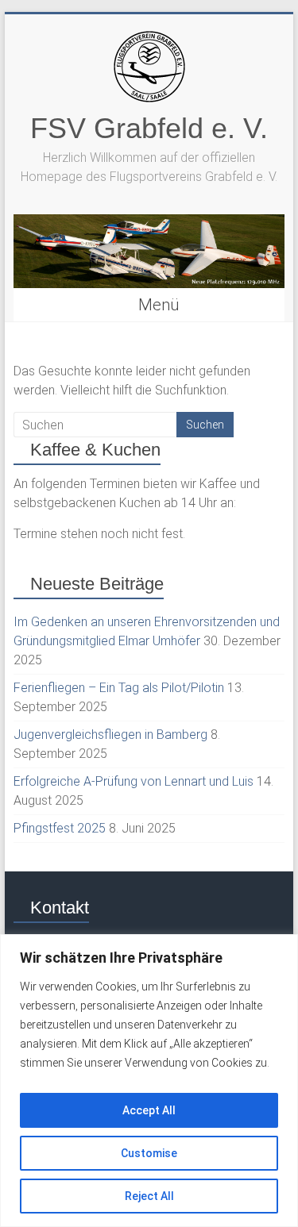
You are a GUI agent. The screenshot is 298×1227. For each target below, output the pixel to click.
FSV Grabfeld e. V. (149, 128)
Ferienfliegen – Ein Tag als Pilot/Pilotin (119, 687)
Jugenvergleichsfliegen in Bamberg (110, 734)
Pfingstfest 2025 (60, 828)
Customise (149, 1153)
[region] (149, 1080)
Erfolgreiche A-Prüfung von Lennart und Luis (133, 781)
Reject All (149, 1196)
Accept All (149, 1110)
